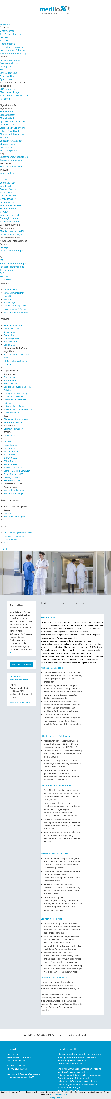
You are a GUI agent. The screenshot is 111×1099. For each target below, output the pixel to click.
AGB (32, 1077)
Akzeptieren (55, 1097)
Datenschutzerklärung (29, 1074)
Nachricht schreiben (21, 664)
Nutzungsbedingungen (17, 1077)
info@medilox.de (76, 1035)
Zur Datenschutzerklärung (60, 1094)
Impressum (12, 1074)
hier (11, 652)
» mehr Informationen (20, 702)
